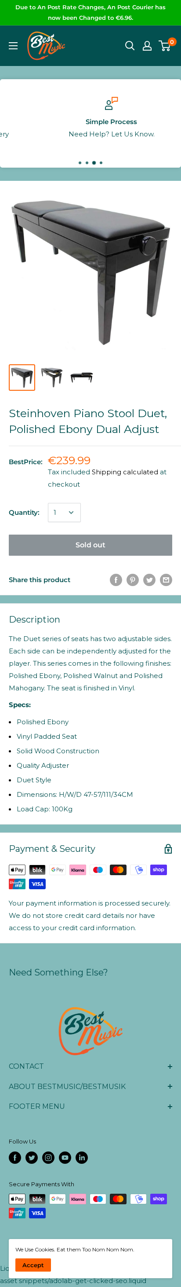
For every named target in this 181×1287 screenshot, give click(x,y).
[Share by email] (166, 579)
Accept (33, 1265)
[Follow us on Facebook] (15, 1157)
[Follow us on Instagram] (48, 1157)
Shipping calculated (125, 472)
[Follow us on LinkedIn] (82, 1157)
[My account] (147, 46)
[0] (164, 45)
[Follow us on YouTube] (65, 1157)
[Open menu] (13, 45)
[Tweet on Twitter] (149, 579)
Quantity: (24, 512)
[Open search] (130, 46)
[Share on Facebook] (116, 579)
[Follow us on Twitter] (31, 1157)
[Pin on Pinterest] (133, 579)
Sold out (90, 545)
